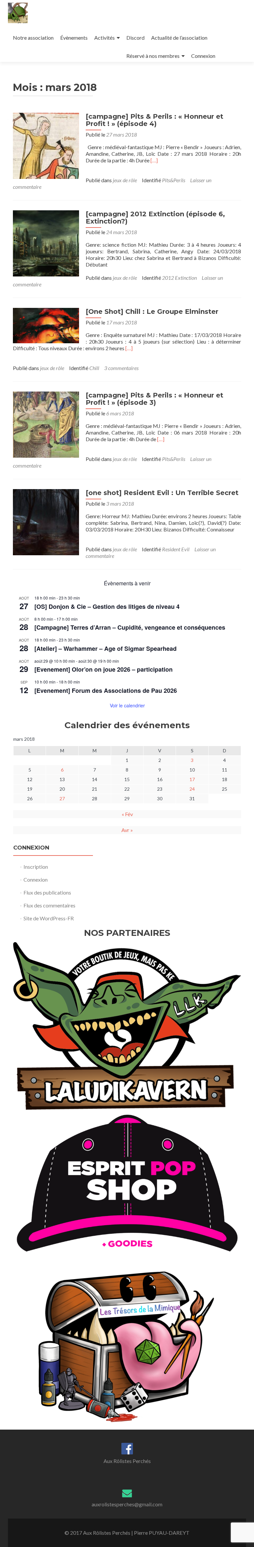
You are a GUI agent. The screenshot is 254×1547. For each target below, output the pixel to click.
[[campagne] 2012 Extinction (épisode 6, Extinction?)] (46, 242)
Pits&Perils (173, 180)
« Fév (127, 814)
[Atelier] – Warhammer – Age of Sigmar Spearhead (105, 648)
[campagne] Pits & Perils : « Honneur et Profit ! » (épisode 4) (154, 120)
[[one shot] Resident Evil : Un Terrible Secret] (46, 521)
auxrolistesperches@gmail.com (127, 1504)
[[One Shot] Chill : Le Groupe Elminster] (46, 325)
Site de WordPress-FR (48, 918)
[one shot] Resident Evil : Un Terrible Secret (162, 493)
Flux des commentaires (49, 905)
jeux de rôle (125, 180)
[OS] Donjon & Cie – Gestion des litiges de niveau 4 (107, 606)
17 (192, 779)
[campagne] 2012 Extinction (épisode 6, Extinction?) (155, 217)
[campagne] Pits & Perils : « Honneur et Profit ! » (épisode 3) (154, 398)
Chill (94, 368)
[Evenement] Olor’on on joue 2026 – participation (103, 669)
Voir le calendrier (127, 705)
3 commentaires (121, 368)
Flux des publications (47, 892)
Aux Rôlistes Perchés (127, 1461)
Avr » (127, 830)
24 (192, 789)
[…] (154, 160)
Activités (104, 37)
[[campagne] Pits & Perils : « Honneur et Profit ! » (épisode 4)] (46, 145)
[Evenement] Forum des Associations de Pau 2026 (105, 690)
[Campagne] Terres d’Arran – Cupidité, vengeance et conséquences (129, 627)
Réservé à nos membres (153, 56)
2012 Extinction (179, 277)
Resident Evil (176, 549)
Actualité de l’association (179, 37)
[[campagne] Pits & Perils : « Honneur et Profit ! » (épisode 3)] (46, 424)
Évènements (74, 37)
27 (62, 798)
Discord (135, 37)
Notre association (33, 37)
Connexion (203, 56)
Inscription (35, 866)
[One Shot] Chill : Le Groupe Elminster (152, 311)
